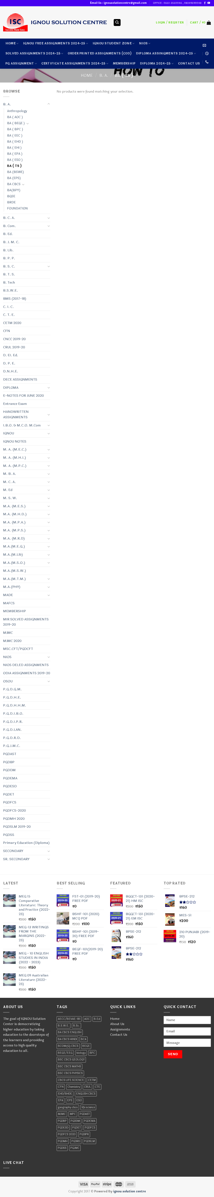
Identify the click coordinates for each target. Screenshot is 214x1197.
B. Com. (9, 226)
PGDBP (8, 762)
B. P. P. (9, 258)
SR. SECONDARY (16, 859)
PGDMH (63, 1141)
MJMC (8, 632)
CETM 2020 (12, 322)
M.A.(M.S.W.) (14, 570)
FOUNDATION (17, 208)
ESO (79, 1100)
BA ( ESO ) (15, 160)
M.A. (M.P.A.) (14, 522)
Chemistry (74, 1087)
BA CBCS (13, 184)
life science (88, 1107)
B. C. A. (9, 217)
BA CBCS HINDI (67, 1039)
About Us (117, 1024)
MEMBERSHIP (124, 63)
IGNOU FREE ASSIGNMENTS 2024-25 (54, 43)
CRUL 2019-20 (14, 347)
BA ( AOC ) (15, 117)
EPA (60, 1100)
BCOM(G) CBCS (68, 1046)
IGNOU (8, 433)
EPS (69, 1100)
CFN (6, 330)
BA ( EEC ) (15, 135)
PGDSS (8, 834)
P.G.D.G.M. (12, 689)
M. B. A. (9, 473)
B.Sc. (76, 1026)
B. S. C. (9, 266)
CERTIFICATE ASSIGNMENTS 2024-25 (73, 63)
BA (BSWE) (15, 172)
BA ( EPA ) (15, 153)
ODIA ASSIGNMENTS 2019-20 (26, 673)
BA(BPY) (13, 190)
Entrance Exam (15, 403)
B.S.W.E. (10, 290)
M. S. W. (10, 498)
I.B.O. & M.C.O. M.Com (22, 425)
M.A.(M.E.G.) (14, 546)
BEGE (86, 1046)
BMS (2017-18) (14, 298)
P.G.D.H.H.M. (14, 705)
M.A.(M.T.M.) (14, 578)
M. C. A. (9, 481)
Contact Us (118, 1034)
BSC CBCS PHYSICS (70, 1073)
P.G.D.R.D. (12, 737)
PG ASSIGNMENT (19, 63)
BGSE (11, 196)
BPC (92, 1053)
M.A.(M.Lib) (13, 554)
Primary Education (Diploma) (26, 842)
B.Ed (97, 1019)
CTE (97, 1087)
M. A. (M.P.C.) (15, 465)
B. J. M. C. (11, 242)
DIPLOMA (10, 387)
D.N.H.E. (10, 371)
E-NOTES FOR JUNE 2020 (23, 395)
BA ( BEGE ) (16, 123)
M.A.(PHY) (11, 586)
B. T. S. (9, 274)
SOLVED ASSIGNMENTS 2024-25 (33, 53)
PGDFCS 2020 (67, 1134)
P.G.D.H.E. (12, 697)
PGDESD (10, 786)
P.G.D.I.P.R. (13, 721)
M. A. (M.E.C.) (15, 449)
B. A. (103, 76)
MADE (8, 595)
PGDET (8, 794)
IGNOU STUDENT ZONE (112, 43)
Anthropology (17, 111)
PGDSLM (89, 1141)
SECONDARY (13, 851)
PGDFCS (9, 802)
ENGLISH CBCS (86, 1094)
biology (81, 1053)
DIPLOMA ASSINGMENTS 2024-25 (164, 53)
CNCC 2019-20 (14, 339)
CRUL (87, 1087)
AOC (87, 1019)
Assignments (120, 1029)
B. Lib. (8, 250)
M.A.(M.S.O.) (14, 562)
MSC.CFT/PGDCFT (18, 648)
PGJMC (74, 1148)
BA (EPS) (14, 178)
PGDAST (9, 754)
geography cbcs (68, 1107)
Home (10, 43)
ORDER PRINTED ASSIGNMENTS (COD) (99, 53)
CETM (92, 1080)
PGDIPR (84, 1134)
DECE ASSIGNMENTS (20, 379)
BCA (83, 1039)
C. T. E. (9, 314)
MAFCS (9, 603)
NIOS (143, 43)
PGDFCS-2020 (14, 810)
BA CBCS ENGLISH (70, 1032)
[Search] (117, 22)
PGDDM (9, 770)
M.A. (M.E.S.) (14, 506)
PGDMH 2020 (14, 818)
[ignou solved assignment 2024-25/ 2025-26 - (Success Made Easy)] (55, 22)
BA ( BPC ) (15, 129)
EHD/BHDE (65, 1094)
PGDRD (75, 1141)
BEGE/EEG (65, 1053)
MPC (73, 1114)
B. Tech (9, 282)
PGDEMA (10, 778)
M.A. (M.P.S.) (14, 530)
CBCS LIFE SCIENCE (71, 1080)
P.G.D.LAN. (12, 729)
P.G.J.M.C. (11, 745)
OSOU (8, 681)
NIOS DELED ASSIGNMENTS (26, 665)
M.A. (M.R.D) (14, 538)
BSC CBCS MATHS (69, 1066)
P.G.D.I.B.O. (13, 713)
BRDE (11, 202)
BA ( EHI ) (14, 147)
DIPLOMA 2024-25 (155, 63)
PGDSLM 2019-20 (17, 826)
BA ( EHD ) (15, 141)
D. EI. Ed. (10, 355)
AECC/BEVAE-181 (69, 1019)
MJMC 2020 (12, 640)
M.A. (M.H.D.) (15, 514)
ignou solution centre (129, 1191)
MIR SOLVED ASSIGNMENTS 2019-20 (26, 622)
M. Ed (7, 489)
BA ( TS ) (14, 166)
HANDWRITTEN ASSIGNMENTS (16, 414)
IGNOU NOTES (14, 441)
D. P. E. (9, 363)
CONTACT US (189, 63)
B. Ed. (8, 233)
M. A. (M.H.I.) (14, 457)
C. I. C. (8, 306)
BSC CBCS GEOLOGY (71, 1060)
